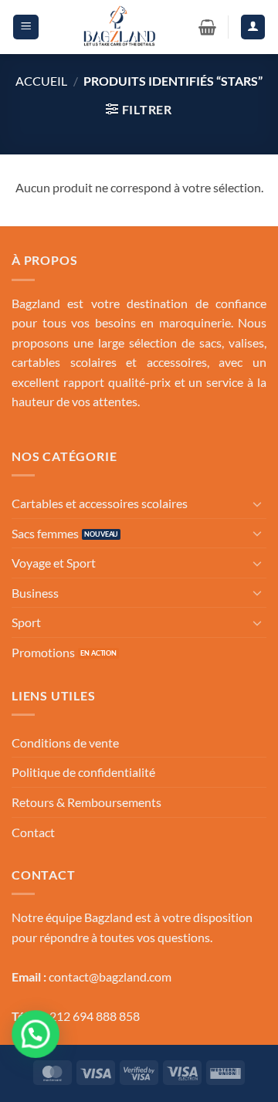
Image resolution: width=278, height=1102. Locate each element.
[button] (26, 27)
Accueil (41, 80)
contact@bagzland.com (110, 976)
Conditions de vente (65, 742)
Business (35, 592)
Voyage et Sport (54, 562)
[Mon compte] (253, 27)
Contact (33, 832)
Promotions (43, 652)
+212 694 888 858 (91, 1016)
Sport (26, 622)
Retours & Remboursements (86, 802)
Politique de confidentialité (83, 772)
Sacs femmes (45, 533)
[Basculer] (257, 503)
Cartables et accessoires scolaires (100, 503)
